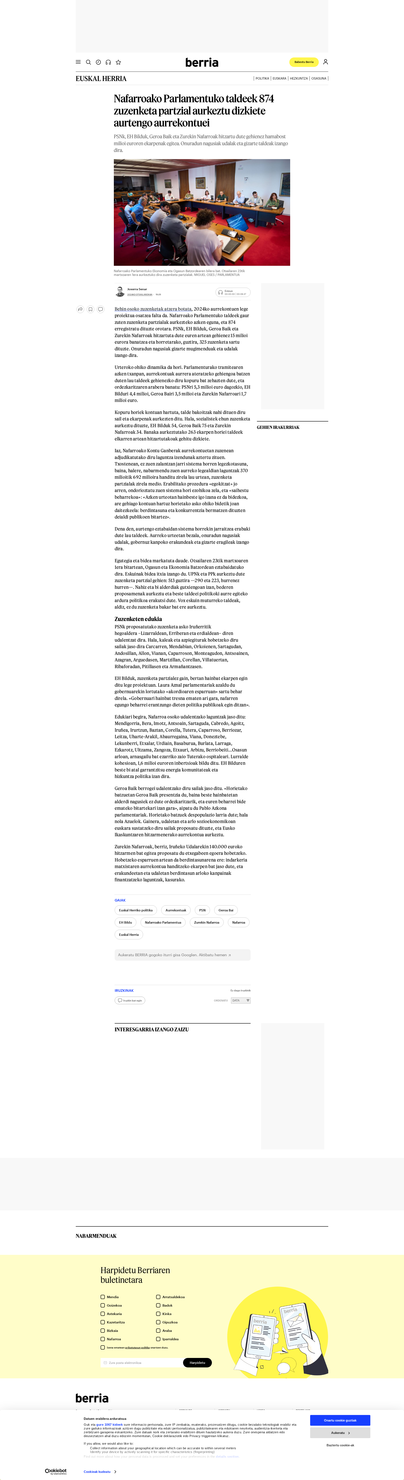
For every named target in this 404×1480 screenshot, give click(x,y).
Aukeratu (338, 1433)
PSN (202, 910)
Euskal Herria (129, 934)
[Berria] (92, 1401)
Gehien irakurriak (278, 427)
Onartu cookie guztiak (340, 1420)
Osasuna (318, 78)
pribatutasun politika (137, 1347)
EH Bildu (125, 922)
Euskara (279, 78)
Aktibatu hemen (213, 955)
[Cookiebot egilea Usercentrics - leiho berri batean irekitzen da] (55, 1472)
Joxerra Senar (137, 289)
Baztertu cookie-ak (340, 1445)
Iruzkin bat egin (132, 1000)
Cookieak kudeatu (97, 1471)
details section (227, 1456)
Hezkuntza (299, 78)
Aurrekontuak (176, 910)
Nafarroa (238, 922)
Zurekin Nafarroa (206, 922)
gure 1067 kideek (109, 1424)
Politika (262, 78)
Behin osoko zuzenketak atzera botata (153, 308)
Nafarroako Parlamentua (163, 922)
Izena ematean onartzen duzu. (137, 1347)
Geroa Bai (226, 910)
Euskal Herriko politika (136, 910)
